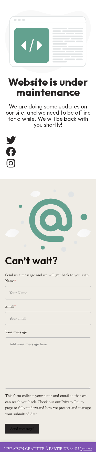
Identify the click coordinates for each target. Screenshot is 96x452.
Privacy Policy (72, 401)
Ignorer (86, 448)
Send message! (22, 428)
